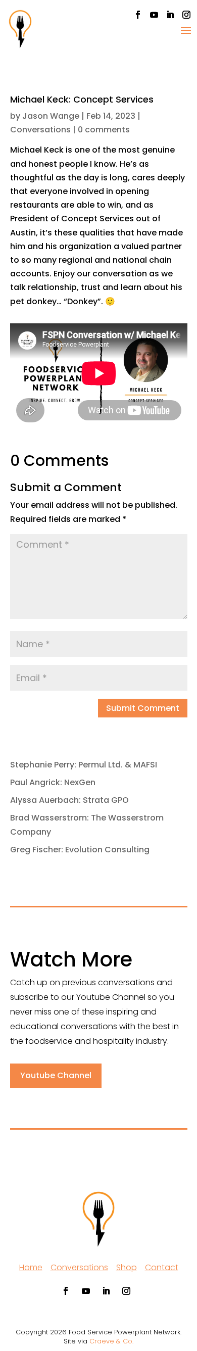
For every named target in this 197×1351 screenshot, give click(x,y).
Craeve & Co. (111, 1341)
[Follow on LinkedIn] (170, 15)
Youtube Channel (55, 1075)
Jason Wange (50, 116)
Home (30, 1267)
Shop (126, 1267)
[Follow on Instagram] (186, 15)
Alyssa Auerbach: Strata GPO (69, 800)
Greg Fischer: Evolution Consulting (80, 849)
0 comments (104, 129)
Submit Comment (142, 708)
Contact (161, 1267)
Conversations (40, 129)
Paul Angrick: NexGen (52, 782)
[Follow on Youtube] (154, 15)
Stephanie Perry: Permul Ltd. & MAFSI (83, 764)
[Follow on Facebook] (138, 15)
